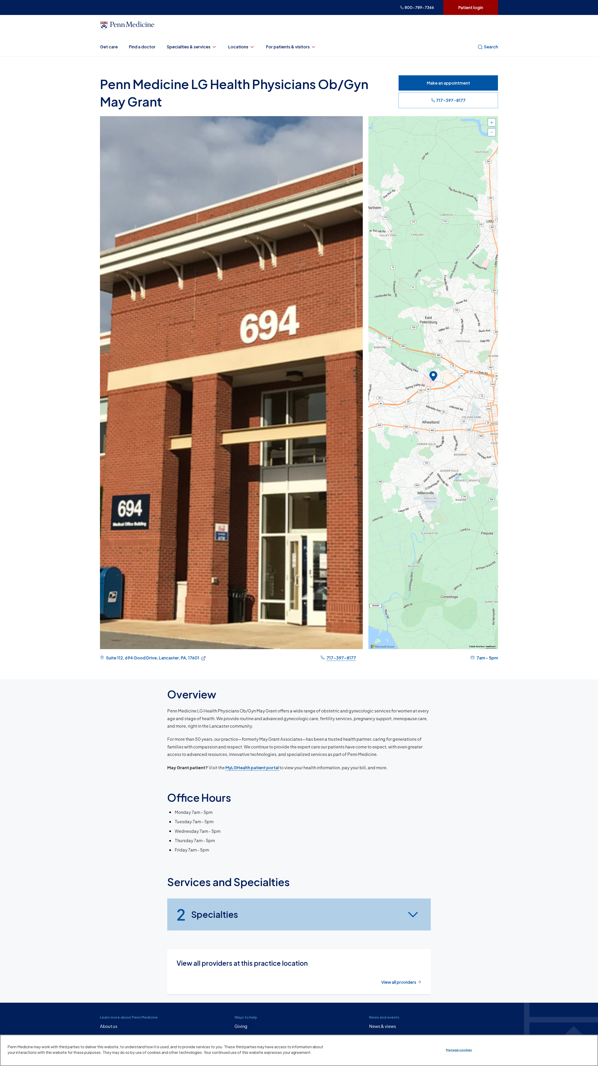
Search (491, 46)
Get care (109, 46)
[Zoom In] (492, 122)
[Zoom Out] (492, 132)
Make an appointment (448, 83)
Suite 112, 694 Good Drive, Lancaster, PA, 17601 (152, 657)
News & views (382, 1026)
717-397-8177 (451, 100)
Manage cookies (459, 1050)
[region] (433, 382)
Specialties (207, 914)
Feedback (491, 646)
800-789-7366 (419, 7)
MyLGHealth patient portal (252, 767)
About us (108, 1026)
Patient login (470, 7)
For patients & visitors (288, 46)
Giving (241, 1026)
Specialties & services (188, 46)
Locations (238, 46)
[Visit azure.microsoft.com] (383, 646)
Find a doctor (142, 46)
